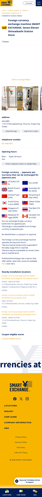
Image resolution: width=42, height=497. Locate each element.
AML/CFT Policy (21, 453)
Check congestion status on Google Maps (21, 164)
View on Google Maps (21, 79)
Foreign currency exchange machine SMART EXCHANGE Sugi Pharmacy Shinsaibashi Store (19, 313)
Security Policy (21, 442)
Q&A (6, 428)
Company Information (17, 422)
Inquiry (8, 411)
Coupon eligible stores (11, 338)
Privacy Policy (21, 437)
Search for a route (31, 131)
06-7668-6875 (7, 143)
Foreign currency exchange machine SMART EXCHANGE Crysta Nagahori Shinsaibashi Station (20, 277)
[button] (20, 98)
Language (28, 3)
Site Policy (21, 447)
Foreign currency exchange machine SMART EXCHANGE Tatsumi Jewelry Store (18, 296)
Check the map (11, 131)
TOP (3, 10)
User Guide (10, 417)
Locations (10, 405)
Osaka (24, 10)
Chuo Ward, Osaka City (10, 13)
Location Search (13, 10)
